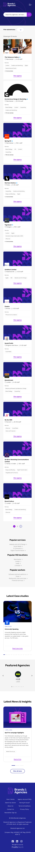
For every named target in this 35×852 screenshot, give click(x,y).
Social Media (17, 546)
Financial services (17, 580)
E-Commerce (17, 548)
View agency (17, 76)
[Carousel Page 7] (21, 686)
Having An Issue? (24, 802)
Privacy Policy (24, 809)
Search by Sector (10, 802)
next (32, 675)
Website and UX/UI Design (17, 544)
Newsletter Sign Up (10, 812)
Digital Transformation (17, 550)
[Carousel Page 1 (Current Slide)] (11, 686)
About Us (10, 806)
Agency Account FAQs (24, 799)
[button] (30, 5)
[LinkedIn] (16, 842)
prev (3, 675)
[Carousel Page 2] (13, 686)
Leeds (17, 563)
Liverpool (17, 565)
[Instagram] (21, 842)
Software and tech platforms (18, 574)
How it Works (10, 799)
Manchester (17, 559)
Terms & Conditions (24, 806)
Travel (17, 576)
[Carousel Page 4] (16, 686)
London (17, 561)
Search (29, 14)
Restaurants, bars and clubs (17, 578)
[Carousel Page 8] (23, 686)
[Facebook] (13, 842)
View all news (17, 771)
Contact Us (10, 809)
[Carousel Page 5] (18, 686)
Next (20, 526)
